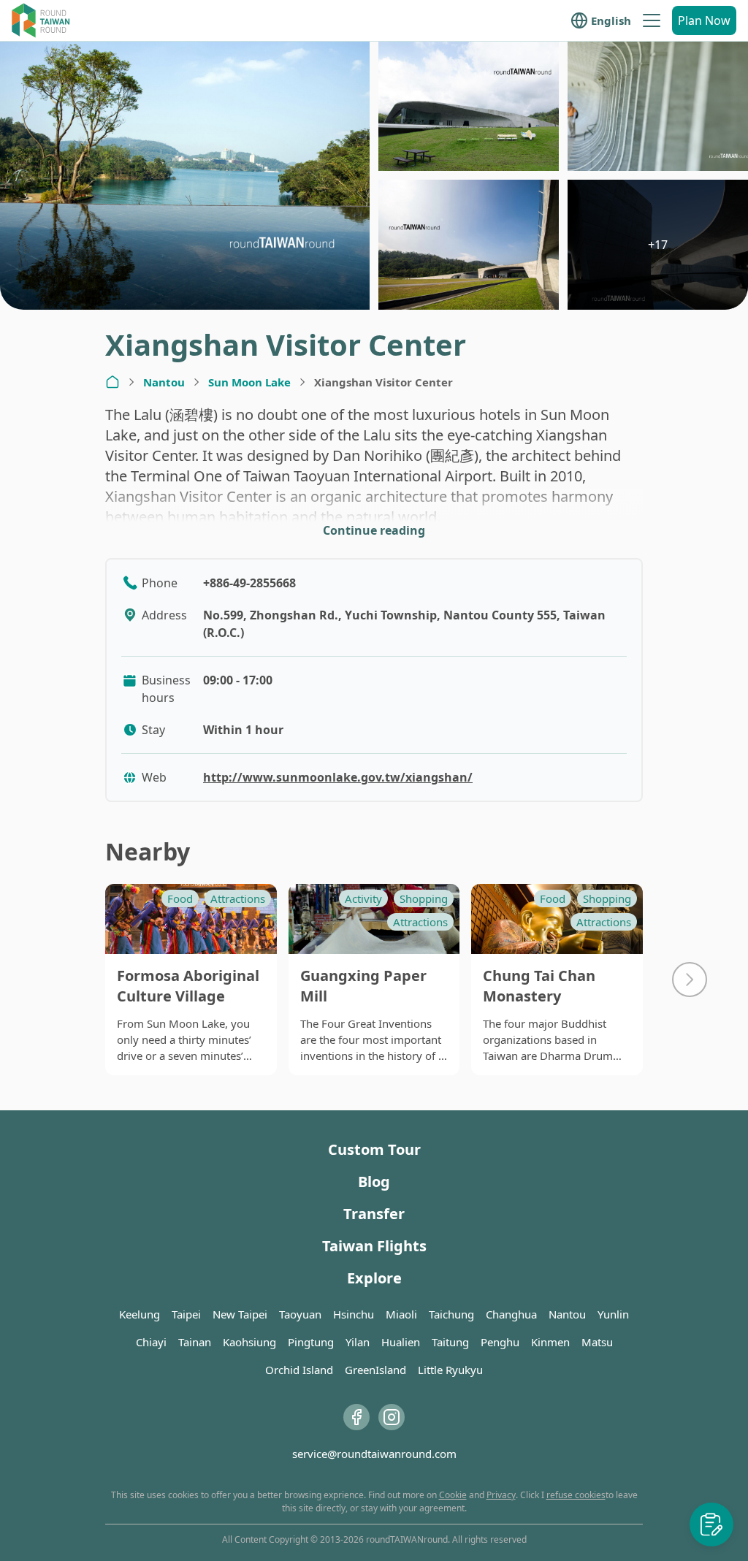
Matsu (597, 1342)
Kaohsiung (249, 1342)
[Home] (112, 382)
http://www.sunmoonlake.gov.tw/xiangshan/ (338, 777)
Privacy (501, 1495)
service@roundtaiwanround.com (374, 1453)
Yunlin (613, 1314)
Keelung (139, 1314)
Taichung (451, 1314)
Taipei (186, 1314)
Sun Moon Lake (249, 382)
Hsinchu (353, 1314)
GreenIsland (375, 1369)
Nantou (164, 382)
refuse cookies (576, 1495)
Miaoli (401, 1314)
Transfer (374, 1214)
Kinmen (550, 1342)
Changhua (511, 1314)
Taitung (450, 1342)
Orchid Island (299, 1369)
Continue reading (374, 530)
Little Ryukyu (450, 1369)
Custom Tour (374, 1149)
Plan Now (704, 20)
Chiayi (151, 1342)
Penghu (500, 1342)
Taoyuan (300, 1314)
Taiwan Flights (374, 1246)
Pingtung (311, 1342)
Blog (374, 1181)
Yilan (358, 1342)
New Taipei (240, 1314)
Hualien (400, 1342)
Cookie (453, 1495)
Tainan (194, 1342)
